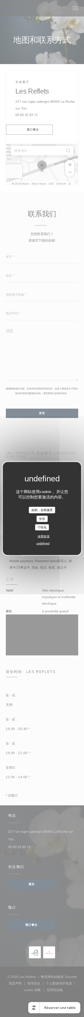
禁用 (42, 518)
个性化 (42, 527)
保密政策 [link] (44, 536)
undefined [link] (42, 543)
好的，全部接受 (42, 510)
